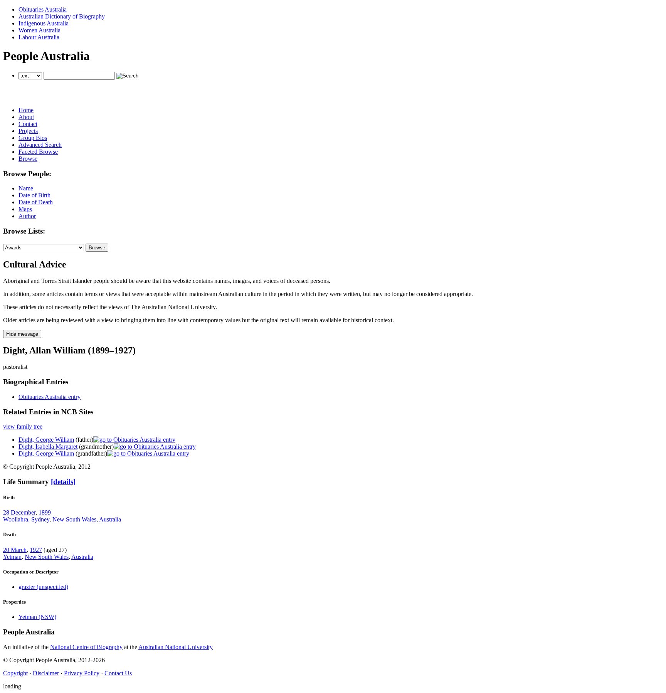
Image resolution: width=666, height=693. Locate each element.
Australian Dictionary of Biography (61, 16)
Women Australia (39, 30)
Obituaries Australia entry (49, 397)
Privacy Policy (81, 673)
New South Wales (74, 519)
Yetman (12, 556)
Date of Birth (34, 195)
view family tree (22, 426)
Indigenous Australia (43, 23)
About (26, 117)
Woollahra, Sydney (26, 519)
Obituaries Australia (42, 9)
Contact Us (118, 673)
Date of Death (35, 202)
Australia (110, 519)
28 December (19, 512)
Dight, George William (46, 439)
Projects (28, 131)
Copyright (15, 673)
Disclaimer (46, 673)
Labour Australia (38, 37)
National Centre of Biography (86, 647)
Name (25, 188)
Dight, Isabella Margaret (47, 446)
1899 (45, 512)
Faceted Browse (38, 151)
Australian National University (175, 647)
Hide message (22, 334)
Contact (27, 124)
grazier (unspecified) (43, 587)
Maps (25, 209)
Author (27, 216)
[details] (63, 482)
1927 (36, 550)
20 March (15, 550)
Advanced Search (40, 144)
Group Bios (32, 138)
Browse (27, 158)
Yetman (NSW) (37, 617)
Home (26, 110)
